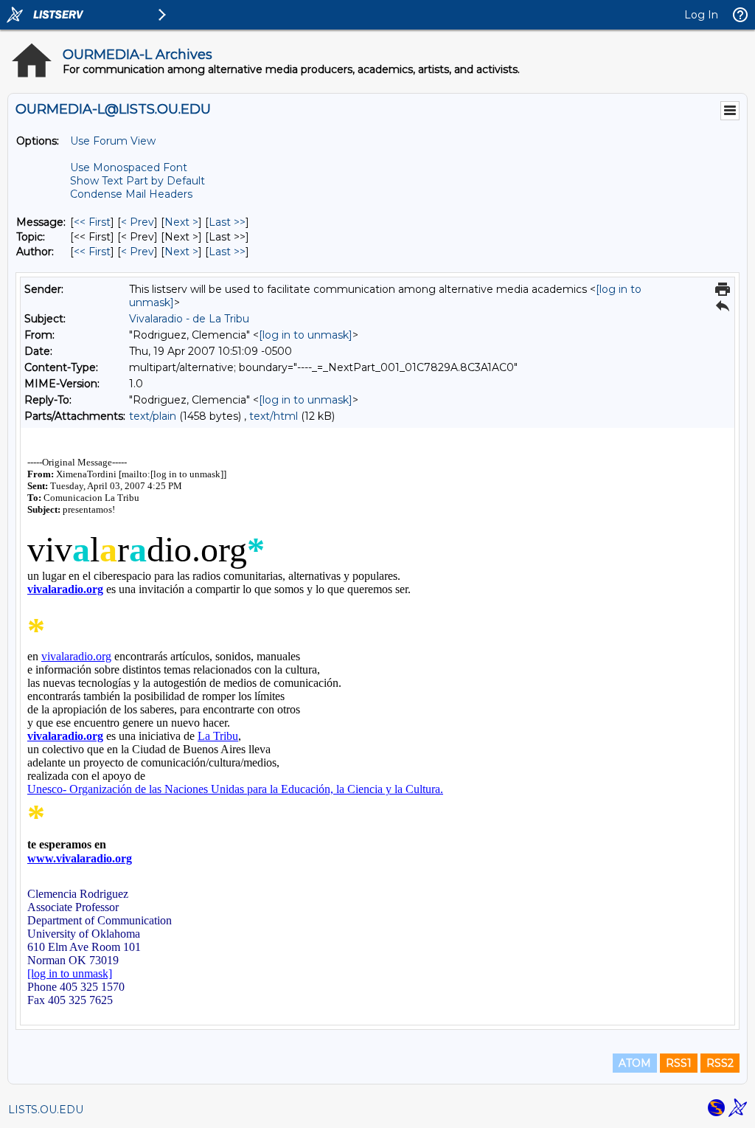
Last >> (227, 222)
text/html (273, 416)
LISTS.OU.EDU (45, 1109)
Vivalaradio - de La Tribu (189, 318)
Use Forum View (113, 141)
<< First (92, 222)
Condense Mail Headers (131, 194)
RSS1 (679, 1063)
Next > (181, 222)
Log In (701, 14)
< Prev (137, 222)
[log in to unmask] (305, 335)
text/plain (152, 416)
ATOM (635, 1063)
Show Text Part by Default (137, 180)
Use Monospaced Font (128, 167)
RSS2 (720, 1063)
